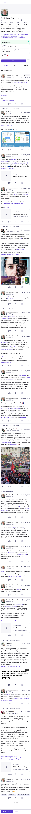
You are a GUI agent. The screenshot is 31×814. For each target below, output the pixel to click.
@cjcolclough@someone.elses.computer (11, 20)
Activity (6, 65)
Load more (15, 802)
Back (4, 2)
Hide (27, 133)
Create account (7, 812)
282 (10, 24)
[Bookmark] (22, 104)
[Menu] (28, 60)
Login (16, 812)
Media (15, 65)
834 (2, 24)
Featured (25, 65)
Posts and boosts (6, 70)
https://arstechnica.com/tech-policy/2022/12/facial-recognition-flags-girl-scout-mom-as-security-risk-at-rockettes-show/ (15, 758)
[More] (29, 104)
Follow (14, 61)
